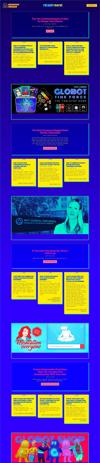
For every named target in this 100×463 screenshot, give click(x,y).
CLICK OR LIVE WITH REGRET (50, 148)
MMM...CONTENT (50, 31)
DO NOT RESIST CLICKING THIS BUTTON (50, 384)
